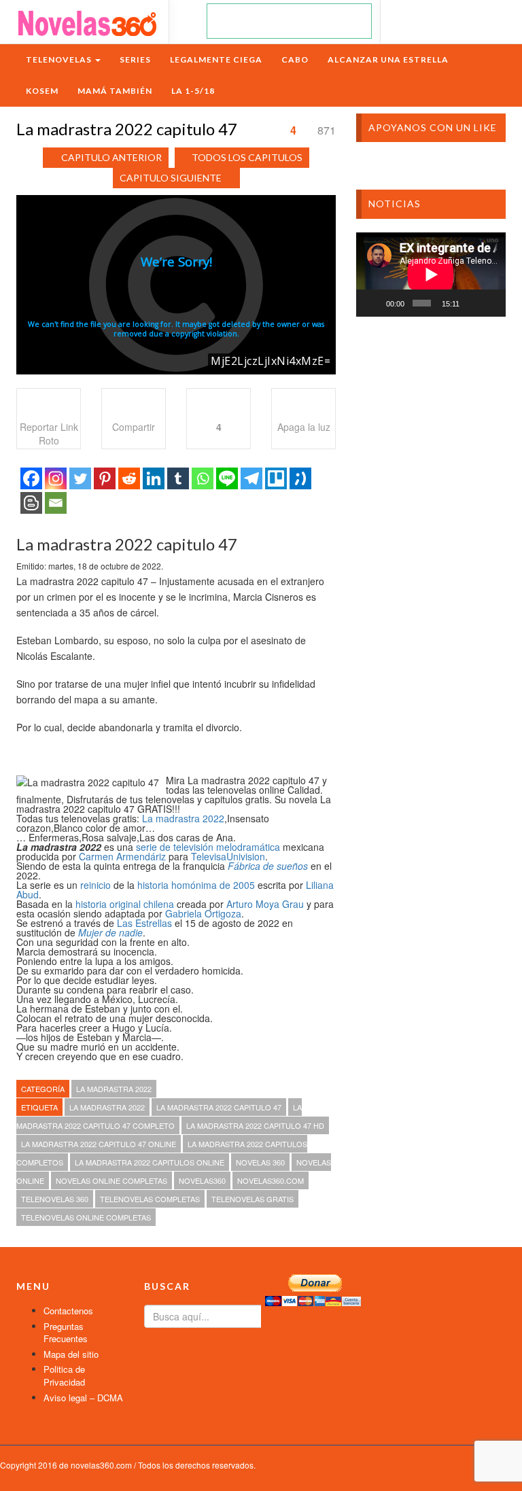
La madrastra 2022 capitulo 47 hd (255, 1125)
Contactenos (68, 1310)
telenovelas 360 (54, 1198)
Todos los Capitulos (247, 157)
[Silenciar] (472, 303)
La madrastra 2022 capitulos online (149, 1162)
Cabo (295, 59)
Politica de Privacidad (64, 1375)
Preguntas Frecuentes (66, 1333)
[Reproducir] (374, 303)
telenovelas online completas (86, 1217)
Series (135, 59)
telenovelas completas (150, 1198)
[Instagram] (56, 478)
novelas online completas (111, 1180)
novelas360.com (270, 1180)
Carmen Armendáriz (122, 856)
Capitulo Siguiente (171, 177)
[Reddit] (129, 478)
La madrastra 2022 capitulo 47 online (98, 1143)
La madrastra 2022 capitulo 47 (218, 1107)
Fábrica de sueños (268, 866)
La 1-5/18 (193, 91)
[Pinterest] (105, 478)
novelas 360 (260, 1162)
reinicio (95, 885)
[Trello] (276, 478)
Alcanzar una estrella (388, 59)
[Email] (56, 503)
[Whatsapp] (202, 478)
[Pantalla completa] (491, 303)
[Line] (227, 478)
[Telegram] (251, 478)
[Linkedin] (153, 478)
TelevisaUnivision (228, 856)
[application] (431, 274)
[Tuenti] (300, 478)
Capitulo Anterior (111, 157)
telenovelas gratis (252, 1198)
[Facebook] (31, 478)
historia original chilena (124, 904)
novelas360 (202, 1180)
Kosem (42, 91)
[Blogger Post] (31, 503)
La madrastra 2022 (183, 818)
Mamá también (114, 91)
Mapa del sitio (71, 1354)
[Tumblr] (178, 478)
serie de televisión (174, 847)
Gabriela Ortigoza (203, 913)
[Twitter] (80, 478)
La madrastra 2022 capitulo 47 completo (159, 1116)
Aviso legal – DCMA (83, 1397)
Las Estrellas (144, 923)
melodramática (248, 847)
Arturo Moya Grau (265, 904)
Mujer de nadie (110, 932)
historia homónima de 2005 (196, 885)
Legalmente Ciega (216, 59)
